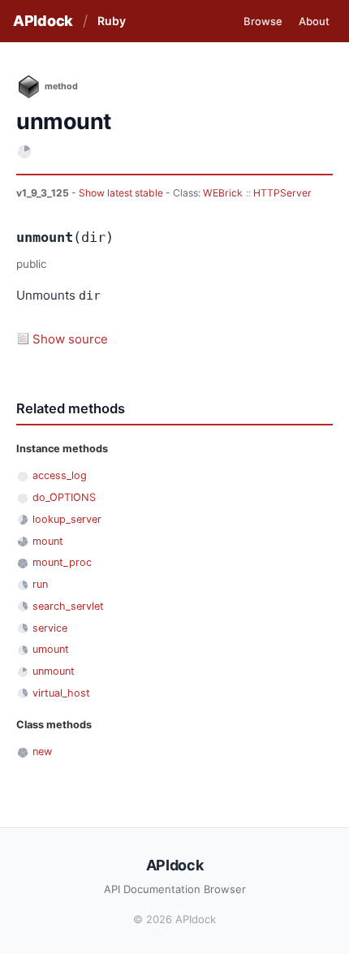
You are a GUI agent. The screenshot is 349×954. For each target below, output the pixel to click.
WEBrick (223, 193)
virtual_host (61, 693)
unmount (53, 671)
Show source (70, 339)
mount (47, 541)
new (42, 751)
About (314, 21)
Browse (262, 21)
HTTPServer (282, 193)
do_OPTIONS (64, 497)
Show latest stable (122, 193)
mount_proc (62, 562)
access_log (59, 475)
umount (50, 649)
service (49, 628)
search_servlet (68, 606)
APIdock (43, 20)
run (40, 584)
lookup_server (66, 519)
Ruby (111, 21)
